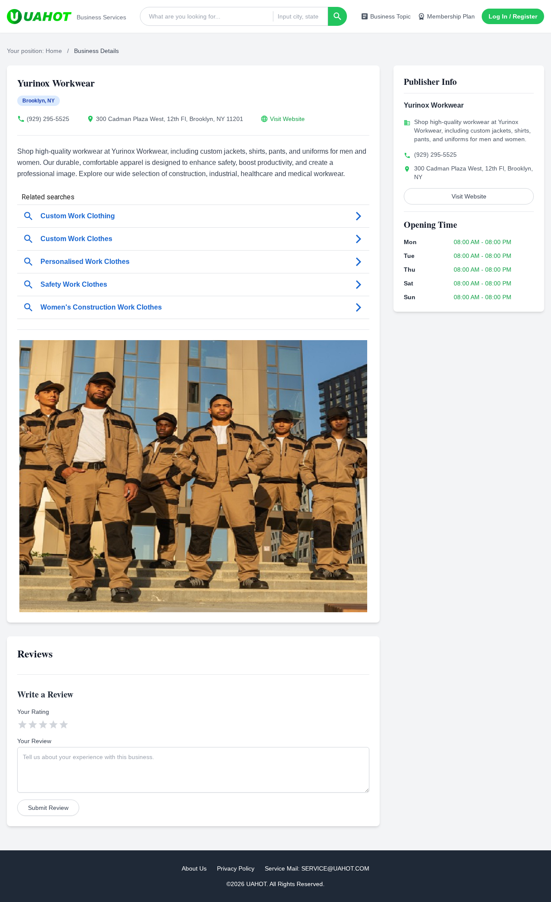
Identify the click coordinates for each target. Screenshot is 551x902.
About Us (194, 868)
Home (54, 50)
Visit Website (287, 118)
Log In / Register (513, 16)
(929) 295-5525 (48, 118)
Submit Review (48, 807)
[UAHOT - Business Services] (39, 16)
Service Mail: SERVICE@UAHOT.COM (317, 868)
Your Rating (33, 711)
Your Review (34, 741)
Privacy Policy (235, 868)
